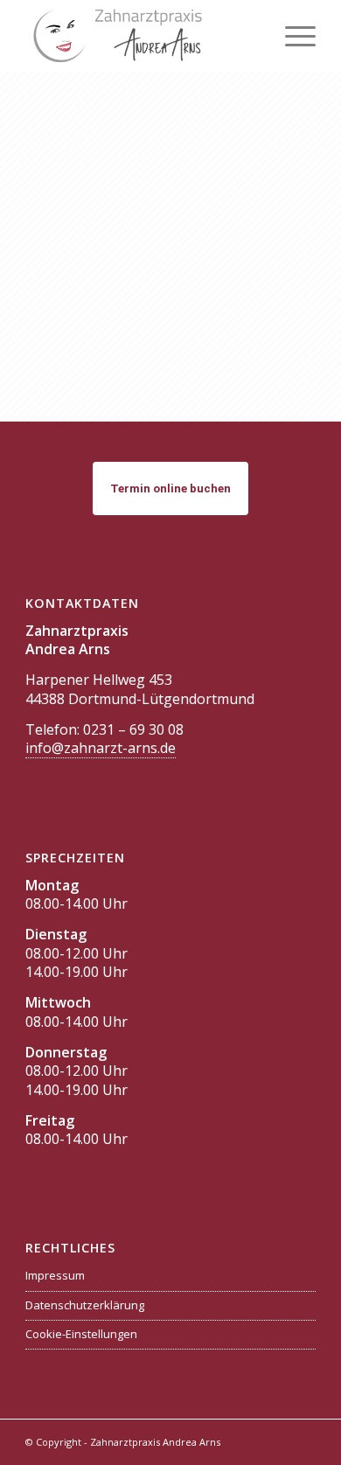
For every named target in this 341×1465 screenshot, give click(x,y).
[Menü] (292, 36)
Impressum (55, 1275)
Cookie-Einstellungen (81, 1334)
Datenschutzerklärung (84, 1305)
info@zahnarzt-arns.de (100, 747)
